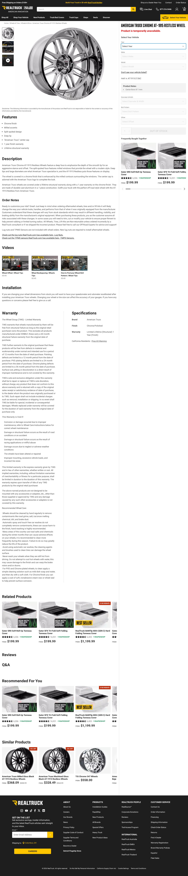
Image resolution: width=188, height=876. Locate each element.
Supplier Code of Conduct (73, 832)
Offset (123, 117)
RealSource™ (127, 807)
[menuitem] (5, 17)
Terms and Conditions (138, 868)
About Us (67, 807)
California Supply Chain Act (106, 868)
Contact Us (155, 807)
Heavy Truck (97, 832)
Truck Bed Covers (57, 17)
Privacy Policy (68, 827)
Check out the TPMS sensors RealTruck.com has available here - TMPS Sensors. (38, 238)
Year (122, 42)
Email (14, 830)
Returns (154, 832)
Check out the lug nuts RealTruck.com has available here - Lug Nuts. (32, 235)
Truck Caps (73, 17)
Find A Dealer (156, 838)
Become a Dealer (69, 846)
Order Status (181, 3)
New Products (39, 17)
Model (123, 62)
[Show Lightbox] (66, 63)
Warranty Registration (159, 843)
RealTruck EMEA (128, 844)
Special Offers (97, 827)
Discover (106, 17)
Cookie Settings (123, 868)
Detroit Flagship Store (72, 851)
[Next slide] (184, 188)
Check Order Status (158, 827)
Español (154, 853)
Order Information (158, 812)
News (65, 822)
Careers (66, 812)
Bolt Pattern (125, 107)
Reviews (125, 817)
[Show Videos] (8, 60)
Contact (168, 3)
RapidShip (96, 812)
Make (123, 52)
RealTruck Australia (129, 839)
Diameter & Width (127, 97)
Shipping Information (159, 822)
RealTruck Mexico (128, 849)
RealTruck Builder (95, 3)
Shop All (5, 17)
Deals (95, 17)
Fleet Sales (155, 858)
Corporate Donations (130, 812)
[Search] (133, 9)
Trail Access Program (130, 827)
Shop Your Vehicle (20, 17)
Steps (85, 17)
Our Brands (67, 817)
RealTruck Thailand (129, 855)
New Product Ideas (100, 838)
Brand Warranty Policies (160, 848)
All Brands (96, 822)
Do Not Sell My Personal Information (82, 868)
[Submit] (50, 835)
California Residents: (89, 341)
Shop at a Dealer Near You (151, 3)
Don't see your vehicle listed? (134, 72)
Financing (155, 817)
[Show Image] (8, 33)
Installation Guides (99, 807)
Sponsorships (127, 822)
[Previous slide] (122, 188)
